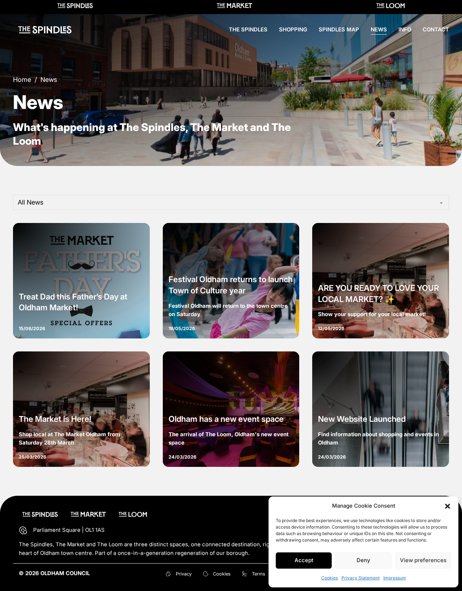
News (379, 29)
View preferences (423, 560)
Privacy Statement (360, 578)
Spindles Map (339, 29)
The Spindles (248, 29)
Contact (436, 29)
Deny (363, 560)
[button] (447, 506)
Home (22, 79)
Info (404, 29)
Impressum (394, 578)
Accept (304, 560)
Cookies (329, 578)
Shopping (293, 29)
